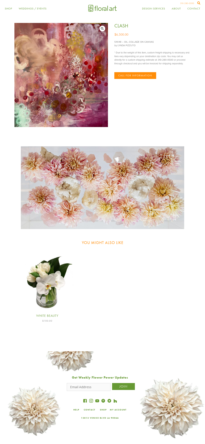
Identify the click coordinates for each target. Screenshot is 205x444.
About (176, 8)
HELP (76, 409)
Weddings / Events (33, 8)
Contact (193, 8)
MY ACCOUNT (118, 409)
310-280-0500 (187, 3)
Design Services (153, 8)
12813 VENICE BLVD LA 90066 (100, 418)
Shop (8, 8)
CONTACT (90, 409)
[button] (102, 28)
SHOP (103, 409)
